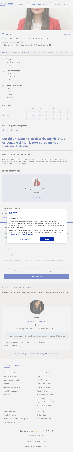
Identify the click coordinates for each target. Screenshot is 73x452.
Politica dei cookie (13, 234)
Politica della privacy (27, 234)
